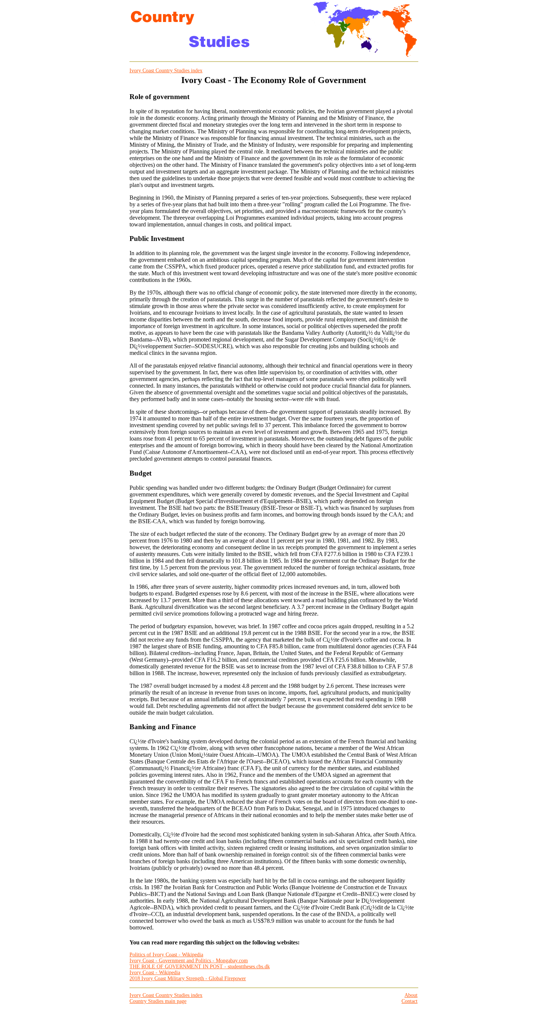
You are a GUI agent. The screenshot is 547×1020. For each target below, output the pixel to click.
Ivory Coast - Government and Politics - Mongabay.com (188, 960)
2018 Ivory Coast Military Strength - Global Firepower (187, 978)
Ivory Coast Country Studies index (165, 70)
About (411, 995)
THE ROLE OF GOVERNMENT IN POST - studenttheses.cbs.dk (199, 966)
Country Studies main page (157, 1001)
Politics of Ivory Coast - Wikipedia (166, 954)
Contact (410, 1001)
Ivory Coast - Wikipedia (154, 972)
